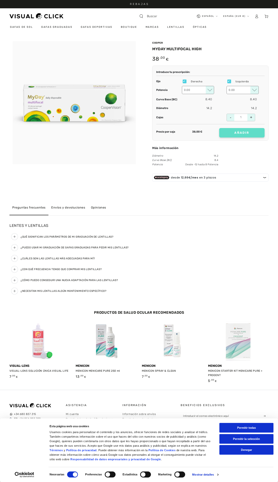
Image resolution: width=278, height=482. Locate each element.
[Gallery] (74, 102)
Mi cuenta (72, 414)
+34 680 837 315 (25, 414)
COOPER (157, 42)
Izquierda (242, 81)
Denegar (246, 449)
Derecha (196, 81)
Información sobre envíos (139, 414)
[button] (150, 16)
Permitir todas (246, 427)
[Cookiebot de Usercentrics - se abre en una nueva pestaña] (24, 474)
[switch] (110, 474)
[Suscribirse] (266, 416)
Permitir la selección (246, 438)
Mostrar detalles (203, 474)
